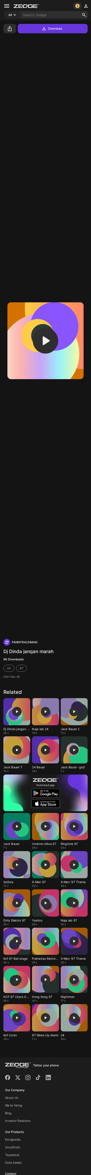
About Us (11, 1097)
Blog (8, 1113)
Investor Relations (18, 1121)
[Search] (84, 15)
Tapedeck (12, 1155)
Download (55, 28)
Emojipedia (13, 1139)
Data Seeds (13, 1162)
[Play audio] (45, 341)
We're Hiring (13, 1105)
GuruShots (12, 1147)
